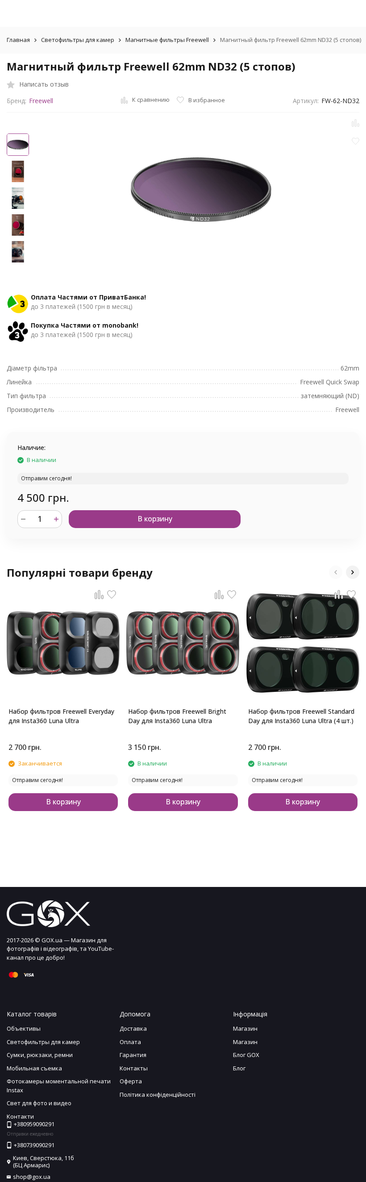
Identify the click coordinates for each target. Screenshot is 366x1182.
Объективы (24, 1028)
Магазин (245, 1028)
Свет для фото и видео (39, 1103)
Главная (18, 40)
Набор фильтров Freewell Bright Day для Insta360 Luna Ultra (177, 716)
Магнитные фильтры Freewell (167, 40)
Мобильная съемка (34, 1068)
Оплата (130, 1042)
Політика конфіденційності (157, 1094)
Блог (239, 1068)
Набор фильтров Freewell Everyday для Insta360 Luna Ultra (61, 716)
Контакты (134, 1068)
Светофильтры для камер (77, 40)
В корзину (154, 519)
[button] (335, 572)
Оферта (131, 1081)
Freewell (41, 100)
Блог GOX (246, 1055)
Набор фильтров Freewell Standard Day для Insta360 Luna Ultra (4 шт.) (301, 716)
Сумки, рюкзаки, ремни (40, 1055)
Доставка (133, 1028)
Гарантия (133, 1055)
